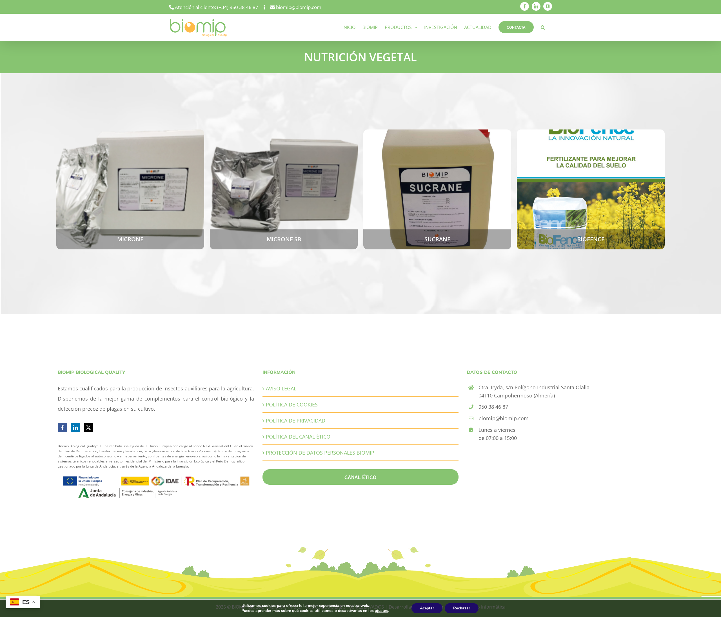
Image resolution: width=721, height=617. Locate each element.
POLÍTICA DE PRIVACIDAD (295, 420)
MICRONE (130, 183)
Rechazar (461, 608)
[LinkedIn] (75, 427)
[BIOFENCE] (591, 189)
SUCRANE (437, 183)
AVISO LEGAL (281, 388)
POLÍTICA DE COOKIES (292, 404)
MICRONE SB (284, 183)
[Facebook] (62, 427)
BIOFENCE (591, 183)
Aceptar (427, 608)
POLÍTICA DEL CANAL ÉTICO (298, 436)
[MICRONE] (130, 189)
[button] (543, 27)
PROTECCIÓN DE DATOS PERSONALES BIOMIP (320, 452)
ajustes (381, 610)
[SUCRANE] (437, 189)
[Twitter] (88, 427)
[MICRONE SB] (284, 189)
